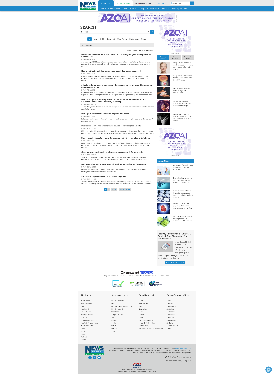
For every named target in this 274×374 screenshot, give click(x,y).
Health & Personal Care (89, 323)
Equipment (111, 39)
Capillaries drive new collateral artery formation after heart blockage (182, 103)
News (95, 39)
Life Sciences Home (123, 3)
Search (141, 306)
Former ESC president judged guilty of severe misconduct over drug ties (182, 206)
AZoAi (169, 328)
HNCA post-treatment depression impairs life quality (105, 113)
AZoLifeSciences (172, 326)
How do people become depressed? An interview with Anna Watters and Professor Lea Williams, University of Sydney (113, 100)
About (141, 301)
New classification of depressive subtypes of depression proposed (111, 71)
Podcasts (84, 337)
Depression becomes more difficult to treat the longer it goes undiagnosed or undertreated (116, 55)
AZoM (169, 301)
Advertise (142, 315)
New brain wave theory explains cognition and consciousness (181, 90)
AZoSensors (171, 315)
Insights (84, 317)
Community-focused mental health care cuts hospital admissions (183, 167)
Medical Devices (87, 326)
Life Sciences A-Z (117, 309)
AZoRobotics (171, 312)
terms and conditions (183, 348)
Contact (141, 317)
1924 (122, 190)
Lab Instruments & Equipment (121, 306)
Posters (83, 334)
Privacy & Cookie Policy (147, 323)
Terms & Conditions (146, 320)
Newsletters (143, 309)
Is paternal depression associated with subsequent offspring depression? (114, 164)
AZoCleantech (171, 306)
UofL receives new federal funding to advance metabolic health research (182, 219)
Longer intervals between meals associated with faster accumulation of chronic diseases (183, 66)
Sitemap (141, 312)
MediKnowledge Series (89, 320)
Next (128, 190)
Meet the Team (144, 303)
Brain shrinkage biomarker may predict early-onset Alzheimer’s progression (182, 180)
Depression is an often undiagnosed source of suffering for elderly (111, 126)
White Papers (122, 39)
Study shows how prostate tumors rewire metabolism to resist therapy (182, 78)
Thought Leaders (87, 315)
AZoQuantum (171, 320)
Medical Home (106, 3)
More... (143, 39)
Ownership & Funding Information (151, 328)
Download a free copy (175, 262)
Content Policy (144, 326)
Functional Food (86, 303)
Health (102, 39)
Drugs (83, 328)
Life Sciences (134, 39)
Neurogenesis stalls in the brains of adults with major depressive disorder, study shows (183, 117)
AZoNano (170, 303)
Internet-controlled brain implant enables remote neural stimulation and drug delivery (183, 194)
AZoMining (170, 317)
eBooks (83, 331)
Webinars (114, 320)
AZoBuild (170, 323)
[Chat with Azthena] (268, 369)
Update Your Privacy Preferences (179, 357)
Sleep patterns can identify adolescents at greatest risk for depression (112, 152)
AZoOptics (170, 309)
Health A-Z (85, 309)
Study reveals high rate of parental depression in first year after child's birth (115, 138)
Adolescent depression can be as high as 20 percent (104, 176)
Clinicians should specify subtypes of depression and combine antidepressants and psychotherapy (116, 86)
